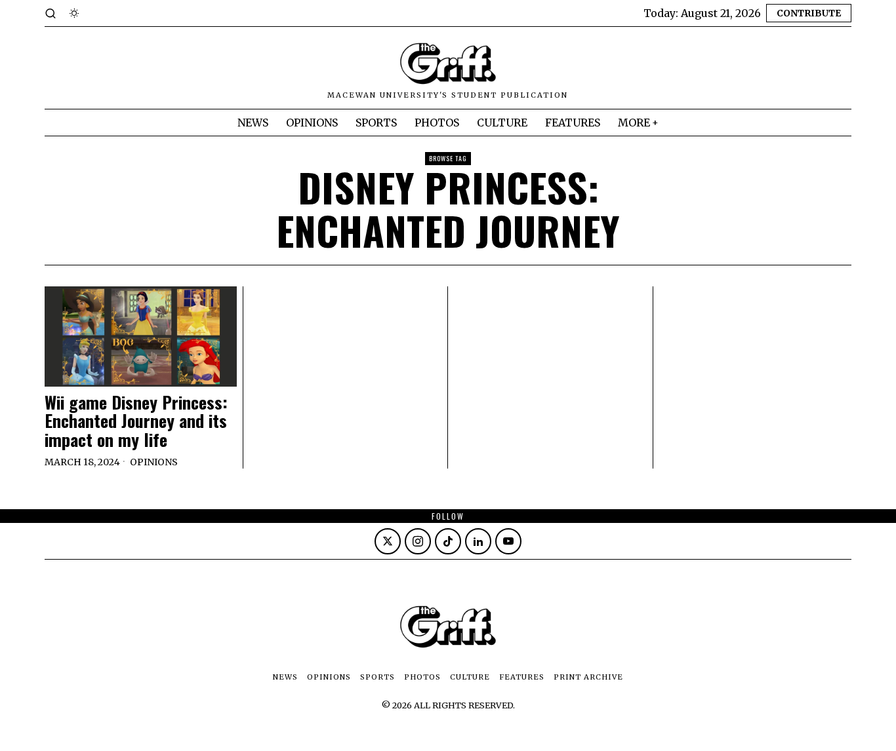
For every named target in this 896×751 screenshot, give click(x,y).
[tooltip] (388, 541)
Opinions (154, 462)
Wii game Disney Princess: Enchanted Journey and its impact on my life (136, 421)
